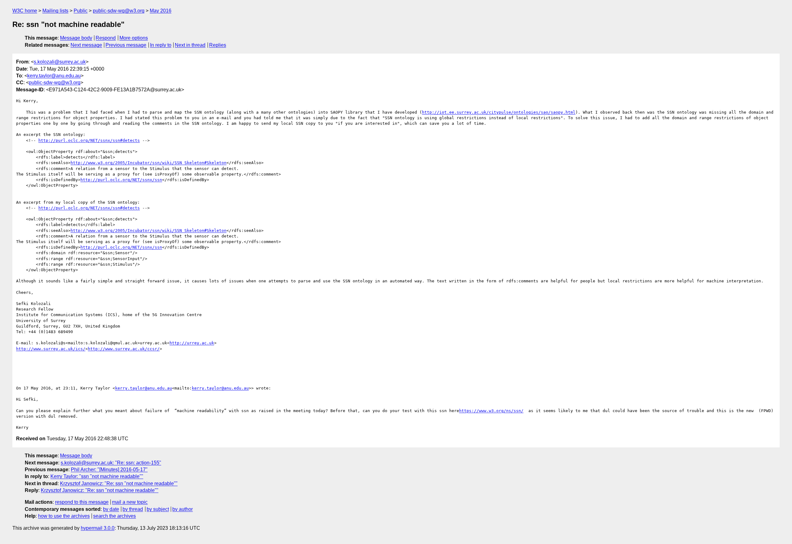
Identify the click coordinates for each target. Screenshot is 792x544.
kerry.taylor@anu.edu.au (54, 75)
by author (182, 509)
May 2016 (160, 10)
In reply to (160, 45)
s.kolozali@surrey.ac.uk (60, 61)
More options (133, 38)
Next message (86, 45)
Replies (217, 45)
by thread (133, 509)
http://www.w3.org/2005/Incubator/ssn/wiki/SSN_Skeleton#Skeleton (148, 162)
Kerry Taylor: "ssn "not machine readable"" (96, 476)
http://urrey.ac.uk (192, 343)
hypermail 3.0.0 (97, 528)
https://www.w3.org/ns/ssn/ (491, 410)
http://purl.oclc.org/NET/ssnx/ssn (121, 179)
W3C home (24, 10)
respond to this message (82, 502)
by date (111, 509)
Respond (106, 38)
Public (81, 10)
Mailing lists (55, 10)
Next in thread (190, 45)
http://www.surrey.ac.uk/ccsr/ (124, 348)
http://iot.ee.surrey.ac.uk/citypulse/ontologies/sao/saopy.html (498, 112)
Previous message (125, 45)
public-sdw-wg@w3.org (118, 10)
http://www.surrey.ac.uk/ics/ (50, 348)
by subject (158, 509)
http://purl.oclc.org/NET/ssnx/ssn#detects (89, 140)
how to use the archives (64, 516)
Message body (76, 38)
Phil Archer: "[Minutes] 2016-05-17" (109, 469)
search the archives (114, 516)
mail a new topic (130, 502)
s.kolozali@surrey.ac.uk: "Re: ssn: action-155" (111, 462)
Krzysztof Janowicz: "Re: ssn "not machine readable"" (119, 483)
